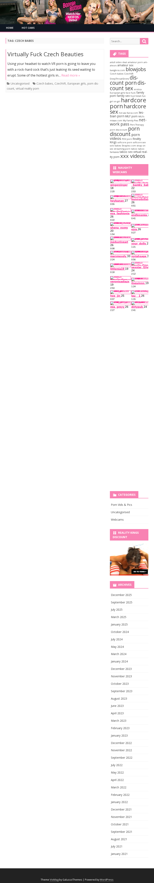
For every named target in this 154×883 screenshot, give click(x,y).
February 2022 (120, 795)
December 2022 (121, 743)
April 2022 (117, 780)
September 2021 (121, 832)
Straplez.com (129, 145)
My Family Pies (130, 120)
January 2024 (119, 661)
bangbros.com (117, 70)
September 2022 (121, 757)
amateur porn (135, 62)
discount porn (124, 80)
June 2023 (117, 706)
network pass (128, 122)
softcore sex (139, 142)
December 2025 (121, 595)
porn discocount (118, 129)
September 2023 (121, 691)
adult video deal (118, 62)
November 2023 (121, 676)
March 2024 (118, 654)
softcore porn (125, 142)
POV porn (127, 139)
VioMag (54, 879)
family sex (123, 96)
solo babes (115, 145)
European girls (76, 83)
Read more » (70, 75)
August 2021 (119, 839)
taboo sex (126, 152)
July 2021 (117, 846)
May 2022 (117, 772)
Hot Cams (28, 28)
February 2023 (120, 728)
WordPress (106, 879)
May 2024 (117, 647)
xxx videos (132, 155)
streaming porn (122, 148)
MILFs (141, 116)
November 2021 (121, 817)
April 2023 (117, 713)
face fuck (131, 92)
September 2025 (121, 602)
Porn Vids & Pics (121, 505)
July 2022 (117, 765)
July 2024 (117, 639)
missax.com (116, 120)
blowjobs (136, 69)
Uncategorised (20, 83)
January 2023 (119, 735)
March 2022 (118, 787)
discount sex (128, 85)
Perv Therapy (137, 124)
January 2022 (119, 802)
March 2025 (118, 617)
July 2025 (117, 609)
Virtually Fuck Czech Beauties (45, 54)
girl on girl (115, 101)
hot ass (122, 112)
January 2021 (119, 854)
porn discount (125, 131)
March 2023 (118, 721)
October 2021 (120, 824)
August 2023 (119, 698)
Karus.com (132, 112)
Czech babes (44, 83)
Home (9, 28)
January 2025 (119, 624)
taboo (134, 148)
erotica (138, 89)
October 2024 (120, 632)
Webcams (117, 519)
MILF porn (131, 116)
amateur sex (125, 65)
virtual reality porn (27, 88)
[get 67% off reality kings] (129, 559)
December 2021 (121, 809)
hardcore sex (128, 108)
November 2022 (121, 750)
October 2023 (120, 684)
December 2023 (121, 669)
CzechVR (60, 83)
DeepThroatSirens (119, 78)
